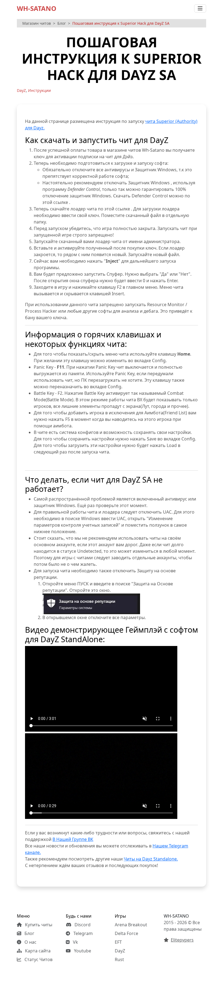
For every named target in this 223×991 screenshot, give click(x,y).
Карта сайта (37, 951)
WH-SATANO (36, 8)
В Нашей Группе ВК (72, 839)
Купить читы (38, 925)
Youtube (82, 951)
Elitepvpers (182, 940)
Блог (61, 23)
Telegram (82, 933)
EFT (118, 942)
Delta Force (126, 933)
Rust (119, 959)
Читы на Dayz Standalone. (151, 859)
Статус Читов (37, 959)
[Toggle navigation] (200, 8)
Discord (82, 925)
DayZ (120, 951)
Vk (75, 942)
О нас (29, 942)
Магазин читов (36, 23)
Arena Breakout (131, 925)
